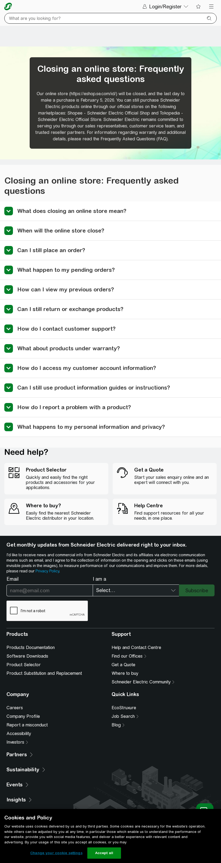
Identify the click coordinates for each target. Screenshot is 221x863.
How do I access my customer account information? (86, 368)
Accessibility (18, 733)
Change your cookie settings (56, 853)
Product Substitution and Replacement (44, 673)
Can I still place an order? (51, 250)
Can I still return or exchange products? (70, 309)
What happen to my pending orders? (66, 270)
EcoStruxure (124, 707)
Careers (14, 707)
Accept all (104, 853)
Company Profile (23, 716)
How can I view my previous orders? (65, 289)
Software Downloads (27, 656)
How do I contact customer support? (66, 329)
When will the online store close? (60, 230)
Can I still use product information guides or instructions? (93, 387)
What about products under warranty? (68, 348)
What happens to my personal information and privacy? (91, 427)
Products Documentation (30, 647)
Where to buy (125, 673)
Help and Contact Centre (136, 647)
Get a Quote (123, 664)
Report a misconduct (27, 725)
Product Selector (23, 664)
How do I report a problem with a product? (74, 407)
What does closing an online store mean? (71, 211)
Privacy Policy (47, 571)
